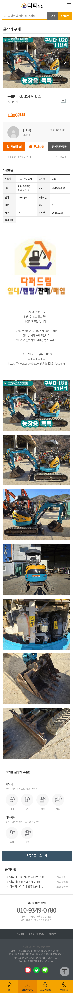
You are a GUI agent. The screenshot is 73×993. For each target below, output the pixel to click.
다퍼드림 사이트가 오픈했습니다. (25, 886)
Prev (8, 62)
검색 (53, 15)
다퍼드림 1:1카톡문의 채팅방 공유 (25, 876)
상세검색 (65, 15)
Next (64, 62)
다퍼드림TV (27, 990)
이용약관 (52, 934)
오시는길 (64, 990)
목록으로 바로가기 (36, 855)
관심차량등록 (59, 147)
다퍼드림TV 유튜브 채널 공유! (23, 881)
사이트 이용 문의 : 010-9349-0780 (36, 947)
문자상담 (39, 146)
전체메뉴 (69, 5)
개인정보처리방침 (36, 934)
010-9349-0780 (36, 909)
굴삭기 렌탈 (45, 990)
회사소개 (20, 934)
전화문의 (16, 146)
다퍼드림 (36, 6)
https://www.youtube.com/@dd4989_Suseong (36, 363)
